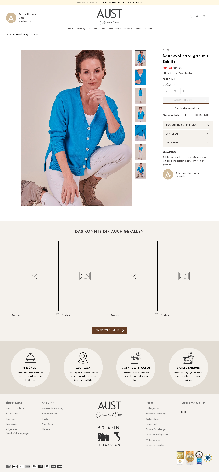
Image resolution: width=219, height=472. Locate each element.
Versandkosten (185, 73)
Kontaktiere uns (49, 413)
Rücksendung (152, 418)
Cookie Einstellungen (156, 429)
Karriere (138, 28)
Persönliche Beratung (52, 408)
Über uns (148, 28)
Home (8, 34)
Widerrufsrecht (153, 439)
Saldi (103, 28)
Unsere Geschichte (15, 408)
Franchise (128, 28)
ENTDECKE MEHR (108, 330)
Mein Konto (48, 423)
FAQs (45, 418)
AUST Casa (12, 413)
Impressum (11, 423)
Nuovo (70, 28)
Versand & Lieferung (156, 413)
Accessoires (93, 28)
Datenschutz (152, 423)
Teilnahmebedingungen (157, 434)
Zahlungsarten (153, 408)
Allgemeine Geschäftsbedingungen (17, 431)
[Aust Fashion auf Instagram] (184, 412)
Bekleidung (81, 28)
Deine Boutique (114, 28)
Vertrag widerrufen (155, 444)
